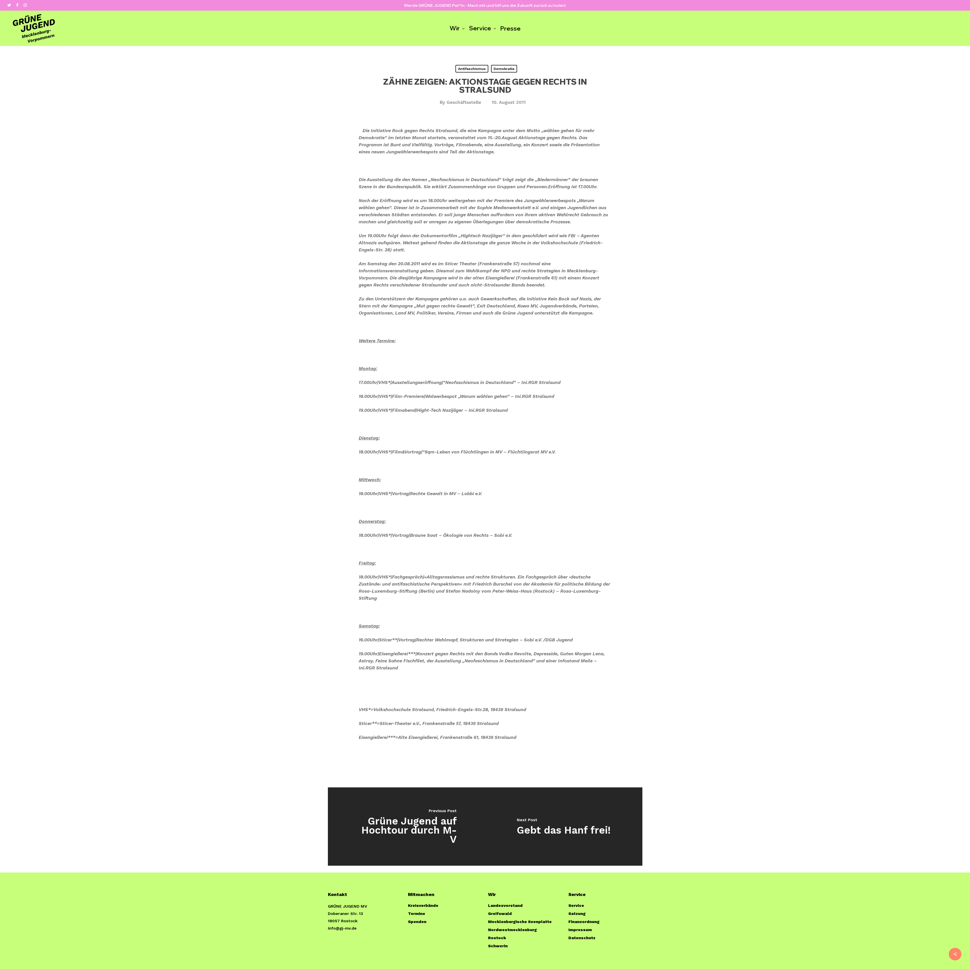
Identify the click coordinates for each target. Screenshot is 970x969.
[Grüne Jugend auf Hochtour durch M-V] (406, 826)
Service (576, 905)
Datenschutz (581, 937)
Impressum (580, 929)
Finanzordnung (583, 921)
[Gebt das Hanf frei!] (563, 826)
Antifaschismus (472, 69)
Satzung (577, 913)
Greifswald (500, 913)
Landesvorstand (505, 905)
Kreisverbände (423, 905)
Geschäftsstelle (464, 102)
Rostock (497, 937)
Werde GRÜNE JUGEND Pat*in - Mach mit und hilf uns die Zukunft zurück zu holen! (485, 5)
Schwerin (498, 945)
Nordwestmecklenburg (512, 929)
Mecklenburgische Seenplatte (520, 921)
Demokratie (504, 69)
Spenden (417, 921)
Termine (416, 913)
